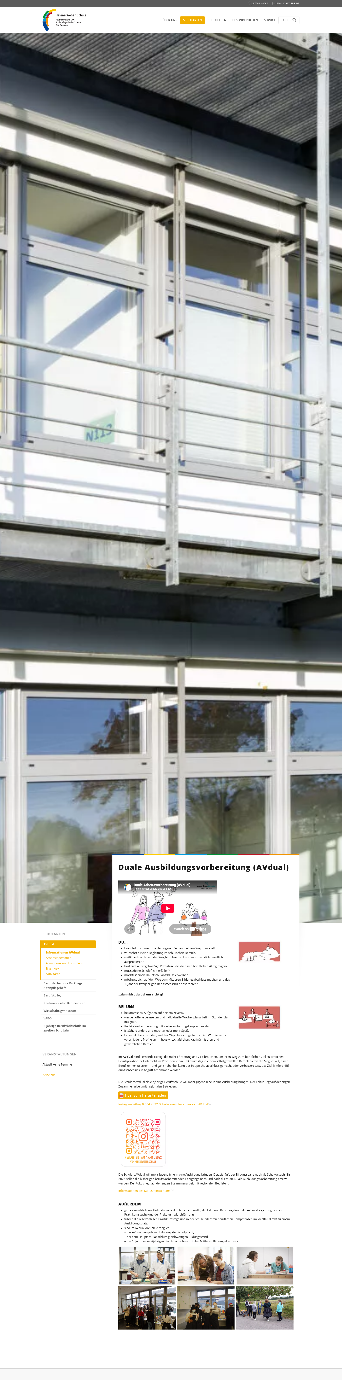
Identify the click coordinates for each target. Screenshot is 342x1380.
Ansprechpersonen (58, 958)
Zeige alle (49, 1075)
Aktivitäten (53, 974)
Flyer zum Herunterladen (145, 1095)
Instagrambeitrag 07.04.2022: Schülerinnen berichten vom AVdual (163, 1104)
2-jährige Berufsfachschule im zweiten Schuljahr (65, 1028)
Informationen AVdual (63, 952)
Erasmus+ (52, 968)
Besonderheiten (245, 20)
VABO (48, 1018)
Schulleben (217, 20)
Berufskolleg (52, 995)
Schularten (192, 20)
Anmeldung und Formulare (64, 963)
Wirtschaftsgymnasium (60, 1010)
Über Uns (169, 20)
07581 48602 (260, 3)
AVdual (49, 944)
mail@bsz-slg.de (287, 3)
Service (270, 20)
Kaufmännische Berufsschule (64, 1003)
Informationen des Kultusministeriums (144, 1191)
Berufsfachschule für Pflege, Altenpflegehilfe (63, 985)
